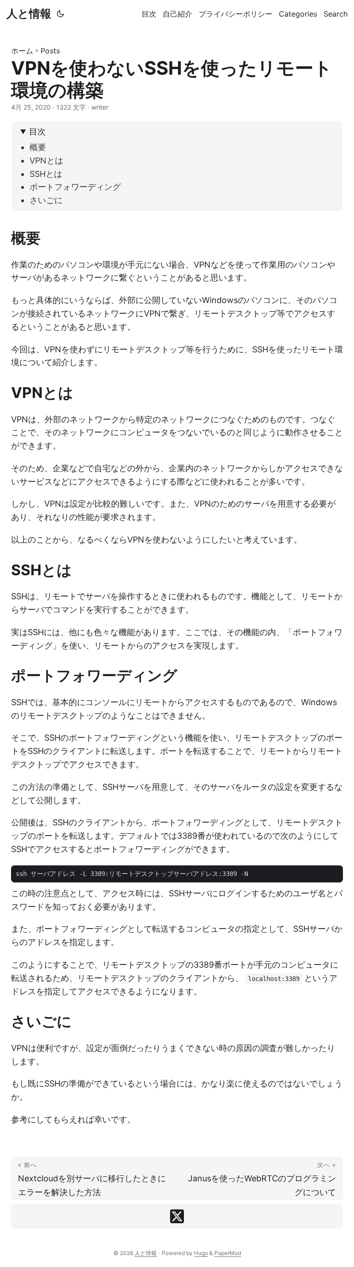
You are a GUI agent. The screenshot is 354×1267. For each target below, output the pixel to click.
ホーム (22, 50)
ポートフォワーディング (75, 187)
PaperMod (227, 1252)
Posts (50, 50)
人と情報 (28, 13)
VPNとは (46, 160)
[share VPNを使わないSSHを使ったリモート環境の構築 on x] (177, 1216)
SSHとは (46, 174)
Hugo (201, 1252)
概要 (38, 147)
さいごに (46, 200)
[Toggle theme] (60, 14)
